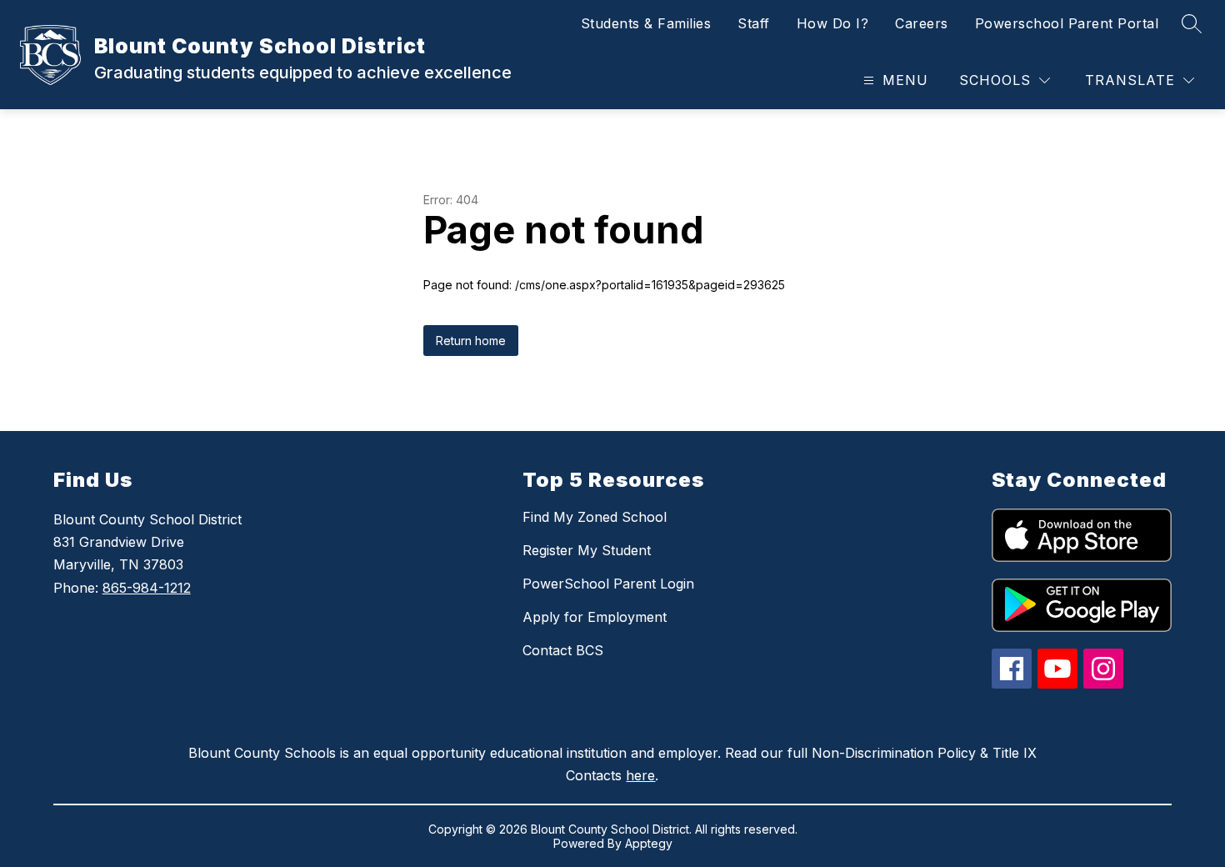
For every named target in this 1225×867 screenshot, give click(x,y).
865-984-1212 (146, 587)
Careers (921, 23)
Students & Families (646, 23)
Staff (754, 23)
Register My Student (586, 550)
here (640, 775)
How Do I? (833, 23)
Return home (471, 340)
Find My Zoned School (594, 517)
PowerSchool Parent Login (608, 583)
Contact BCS (562, 650)
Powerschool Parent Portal (1067, 23)
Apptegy (648, 843)
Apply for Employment (594, 617)
